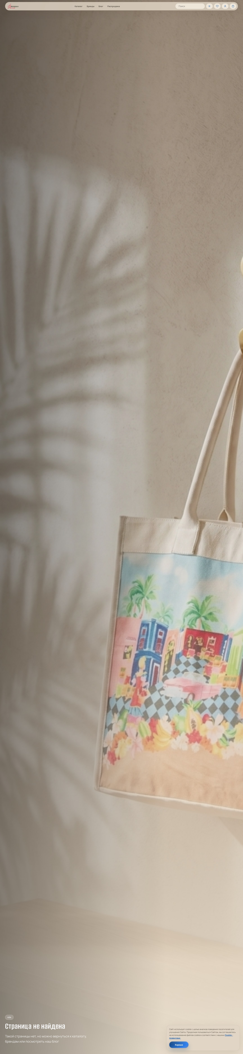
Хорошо (179, 1044)
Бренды (90, 6)
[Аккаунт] (225, 6)
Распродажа (113, 6)
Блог (101, 6)
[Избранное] (217, 6)
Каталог (79, 6)
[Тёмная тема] (209, 6)
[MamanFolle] (13, 6)
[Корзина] (233, 6)
